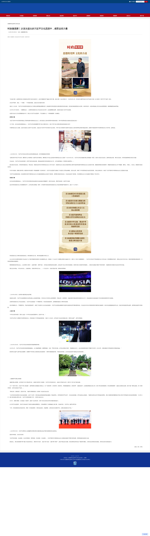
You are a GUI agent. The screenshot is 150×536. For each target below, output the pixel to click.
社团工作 (128, 15)
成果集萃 (88, 15)
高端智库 (115, 15)
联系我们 (73, 456)
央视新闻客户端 (24, 32)
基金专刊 (75, 15)
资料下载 (142, 15)
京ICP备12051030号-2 (85, 459)
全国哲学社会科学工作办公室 (14, 23)
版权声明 (77, 456)
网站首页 (8, 15)
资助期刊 (102, 15)
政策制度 (35, 15)
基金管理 (62, 15)
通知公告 (48, 15)
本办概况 (21, 15)
